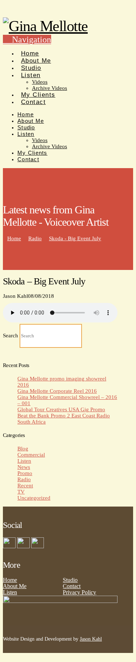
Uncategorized (33, 498)
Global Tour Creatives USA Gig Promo (61, 409)
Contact (72, 586)
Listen (24, 461)
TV (21, 492)
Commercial (31, 455)
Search (10, 335)
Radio (24, 479)
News (23, 467)
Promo (24, 473)
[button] (27, 39)
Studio (70, 580)
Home (10, 580)
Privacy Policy (79, 592)
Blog (22, 448)
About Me (14, 586)
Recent (25, 485)
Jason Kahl (91, 639)
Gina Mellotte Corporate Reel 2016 (57, 391)
